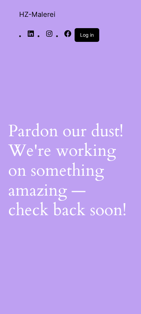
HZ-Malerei (37, 14)
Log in (87, 35)
